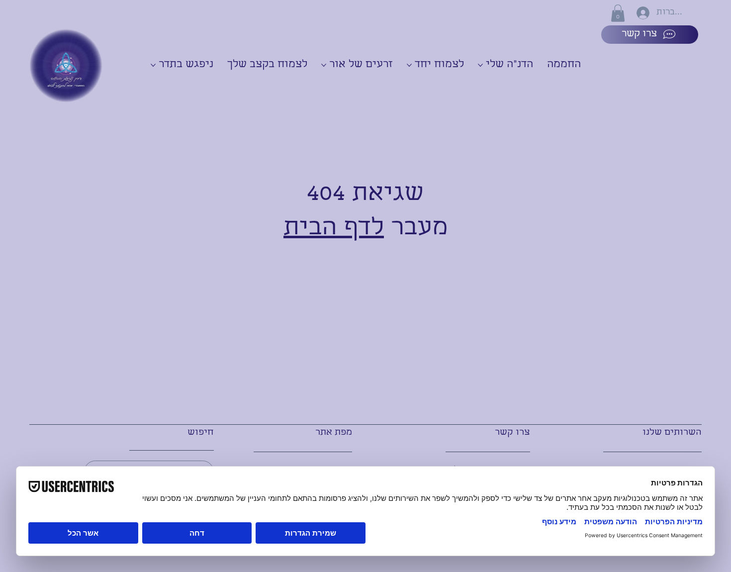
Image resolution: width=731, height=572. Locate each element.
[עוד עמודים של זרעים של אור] (323, 65)
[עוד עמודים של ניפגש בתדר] (153, 65)
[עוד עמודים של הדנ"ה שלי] (480, 65)
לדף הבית (333, 229)
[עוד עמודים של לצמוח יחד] (409, 65)
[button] (618, 13)
